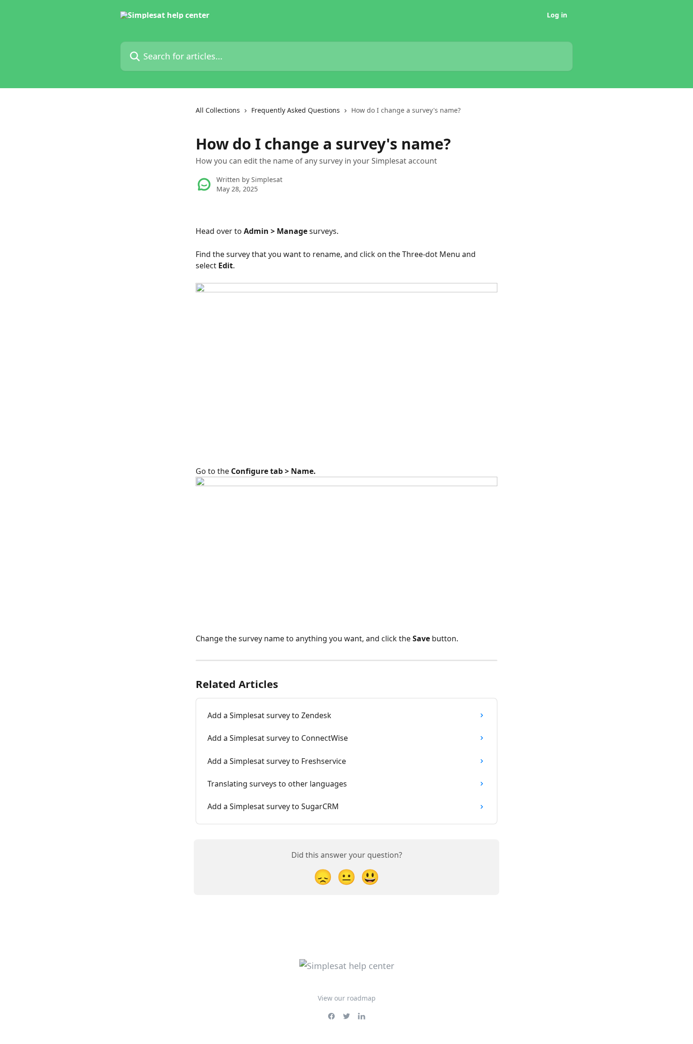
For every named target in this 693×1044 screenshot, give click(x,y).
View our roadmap (347, 998)
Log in (557, 15)
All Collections (218, 110)
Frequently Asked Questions (295, 110)
